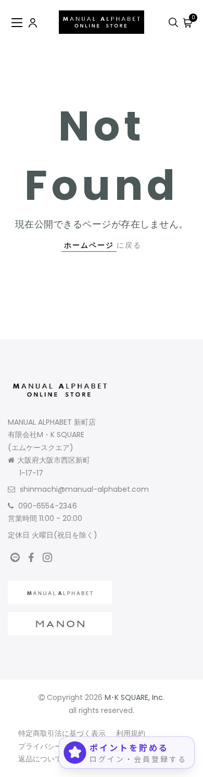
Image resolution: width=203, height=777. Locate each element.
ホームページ (89, 245)
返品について (40, 759)
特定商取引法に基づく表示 (62, 733)
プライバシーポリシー (54, 746)
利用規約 (130, 733)
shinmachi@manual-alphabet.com (84, 489)
